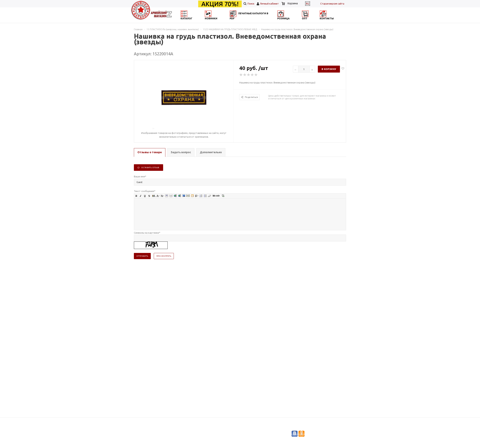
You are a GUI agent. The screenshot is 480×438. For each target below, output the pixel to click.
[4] (252, 75)
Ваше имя (140, 176)
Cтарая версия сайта (332, 3)
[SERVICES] (257, 21)
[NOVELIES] (220, 21)
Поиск (250, 3)
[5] (256, 75)
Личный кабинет (269, 3)
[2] (245, 75)
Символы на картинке (147, 232)
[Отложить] (343, 68)
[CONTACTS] (329, 21)
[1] (241, 75)
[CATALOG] (184, 21)
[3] (248, 75)
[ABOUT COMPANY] (293, 21)
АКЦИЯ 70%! (219, 4)
